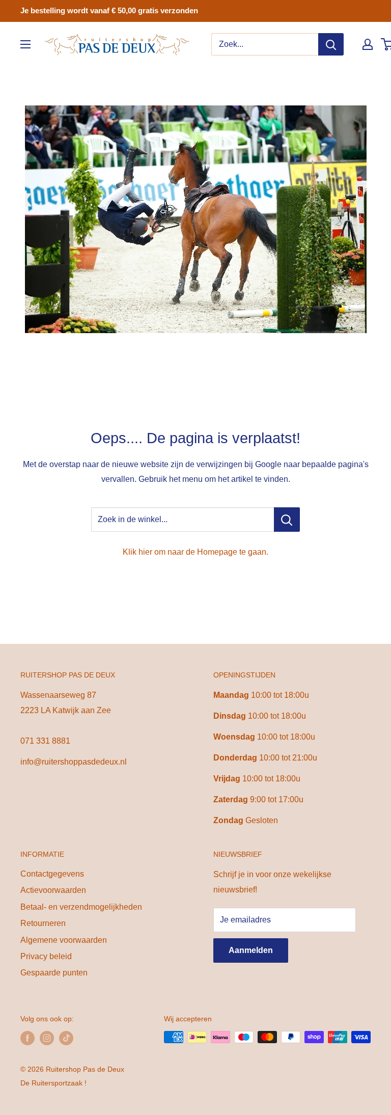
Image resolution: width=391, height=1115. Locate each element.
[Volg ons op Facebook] (27, 1038)
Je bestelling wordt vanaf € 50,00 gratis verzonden (109, 10)
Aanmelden (251, 950)
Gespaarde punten (54, 972)
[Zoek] (331, 44)
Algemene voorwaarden (63, 940)
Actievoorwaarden (53, 890)
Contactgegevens (52, 873)
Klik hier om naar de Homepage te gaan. (195, 552)
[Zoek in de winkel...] (287, 519)
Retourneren (43, 923)
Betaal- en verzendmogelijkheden (81, 907)
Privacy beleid (46, 956)
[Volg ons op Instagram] (47, 1038)
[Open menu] (25, 44)
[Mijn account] (367, 44)
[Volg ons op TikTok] (66, 1038)
